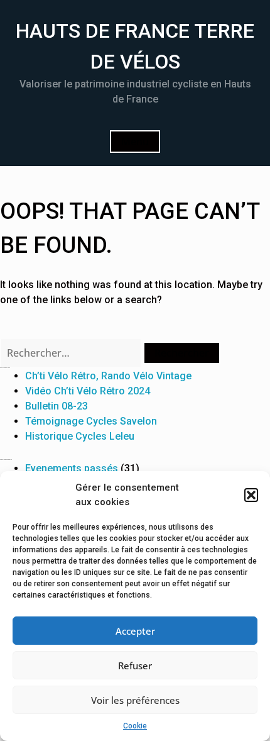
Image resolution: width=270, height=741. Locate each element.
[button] (251, 495)
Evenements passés (71, 468)
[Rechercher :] (71, 353)
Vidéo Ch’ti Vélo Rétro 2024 (87, 391)
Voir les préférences (135, 700)
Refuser (135, 665)
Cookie (135, 726)
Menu (135, 141)
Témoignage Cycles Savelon (91, 421)
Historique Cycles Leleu (79, 436)
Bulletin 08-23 (56, 406)
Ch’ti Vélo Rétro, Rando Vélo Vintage (108, 376)
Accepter (135, 631)
